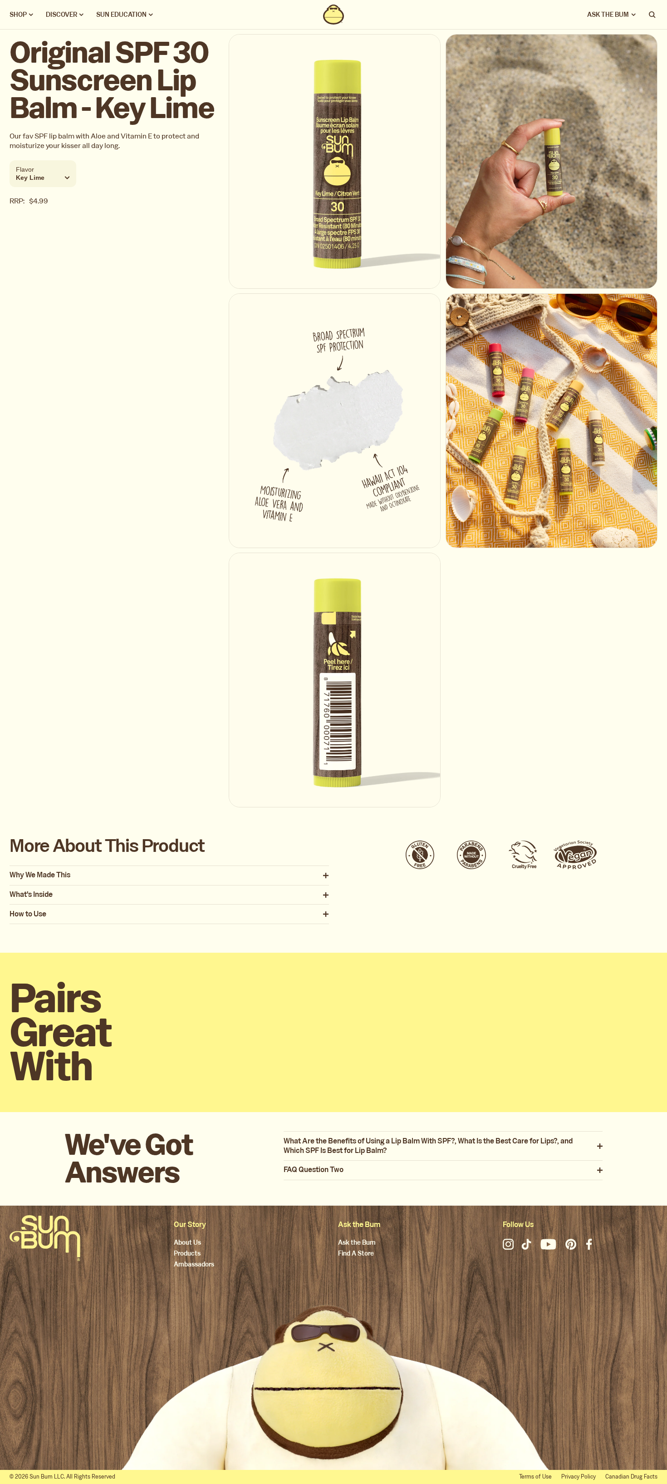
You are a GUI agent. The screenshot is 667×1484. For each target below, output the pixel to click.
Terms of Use (535, 1477)
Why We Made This (40, 875)
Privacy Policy (578, 1477)
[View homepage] (333, 15)
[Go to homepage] (45, 1238)
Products (187, 1254)
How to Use (28, 914)
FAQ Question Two (313, 1170)
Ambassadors (194, 1265)
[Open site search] (652, 15)
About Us (187, 1243)
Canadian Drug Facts (631, 1477)
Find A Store (356, 1254)
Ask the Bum (357, 1243)
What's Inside (31, 895)
